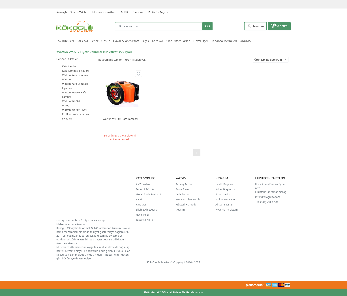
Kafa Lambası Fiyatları (75, 70)
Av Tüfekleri (143, 184)
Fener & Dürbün (145, 189)
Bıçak (139, 199)
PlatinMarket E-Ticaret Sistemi (162, 292)
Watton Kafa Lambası (75, 75)
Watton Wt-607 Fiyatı (74, 110)
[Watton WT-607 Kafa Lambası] (120, 92)
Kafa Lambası (70, 66)
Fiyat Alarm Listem (226, 209)
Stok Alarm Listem (226, 199)
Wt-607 (66, 105)
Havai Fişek (142, 214)
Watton (66, 79)
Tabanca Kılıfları (146, 219)
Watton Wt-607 (71, 101)
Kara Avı (141, 204)
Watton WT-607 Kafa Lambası (120, 119)
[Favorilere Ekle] (138, 74)
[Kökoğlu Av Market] (85, 26)
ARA (207, 26)
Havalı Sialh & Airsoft (148, 194)
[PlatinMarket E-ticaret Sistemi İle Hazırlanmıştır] (255, 285)
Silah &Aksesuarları (147, 209)
